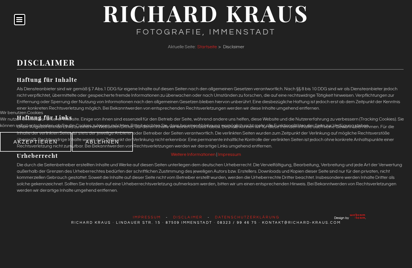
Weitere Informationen (193, 154)
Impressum (229, 154)
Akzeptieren (35, 142)
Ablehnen (102, 142)
